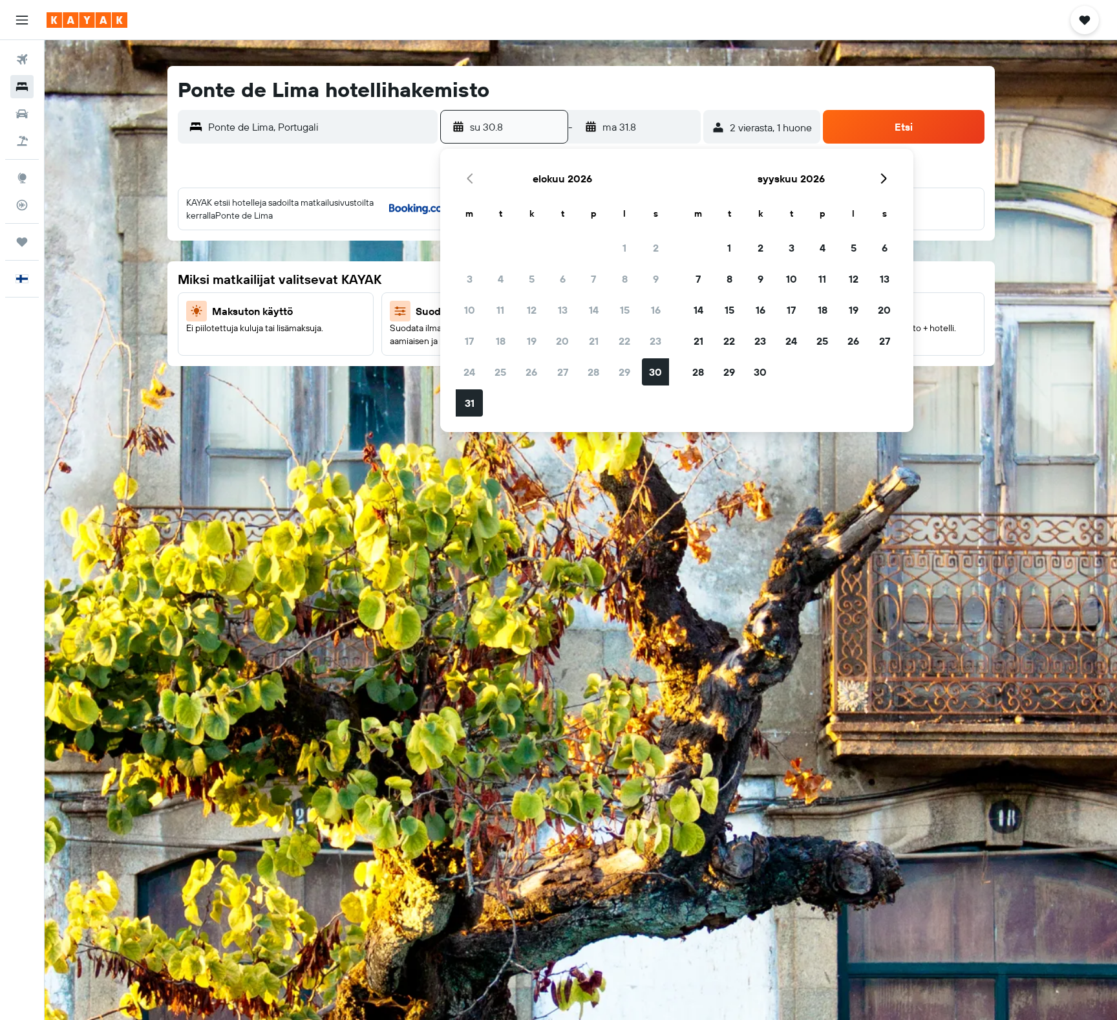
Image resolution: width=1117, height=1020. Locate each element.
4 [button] (501, 278)
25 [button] (500, 371)
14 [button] (594, 309)
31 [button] (469, 402)
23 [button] (655, 340)
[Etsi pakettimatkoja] (22, 141)
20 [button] (562, 340)
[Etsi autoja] (22, 114)
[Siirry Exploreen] (22, 178)
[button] (22, 20)
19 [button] (532, 340)
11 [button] (500, 309)
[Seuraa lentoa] (22, 205)
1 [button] (624, 247)
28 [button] (593, 371)
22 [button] (624, 340)
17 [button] (469, 340)
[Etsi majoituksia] (22, 87)
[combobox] (320, 127)
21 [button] (594, 340)
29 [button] (624, 371)
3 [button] (470, 278)
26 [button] (531, 371)
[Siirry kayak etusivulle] (87, 20)
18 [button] (500, 340)
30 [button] (655, 371)
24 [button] (469, 371)
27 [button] (562, 371)
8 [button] (625, 278)
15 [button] (625, 309)
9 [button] (656, 278)
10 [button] (469, 309)
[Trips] (22, 242)
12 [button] (532, 309)
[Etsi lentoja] (22, 59)
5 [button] (532, 278)
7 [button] (593, 278)
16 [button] (656, 309)
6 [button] (563, 278)
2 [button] (656, 247)
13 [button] (563, 309)
